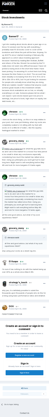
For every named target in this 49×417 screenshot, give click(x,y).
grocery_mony (16, 141)
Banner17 (8, 24)
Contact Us (24, 413)
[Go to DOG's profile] (4, 307)
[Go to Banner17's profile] (4, 37)
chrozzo (13, 111)
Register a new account (24, 355)
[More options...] (44, 37)
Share (25, 388)
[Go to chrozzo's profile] (4, 113)
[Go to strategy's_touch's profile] (4, 283)
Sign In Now (24, 373)
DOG (11, 306)
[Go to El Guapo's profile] (4, 262)
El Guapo (13, 261)
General (19, 27)
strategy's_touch (18, 282)
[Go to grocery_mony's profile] (4, 142)
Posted (18, 39)
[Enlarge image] (12, 149)
